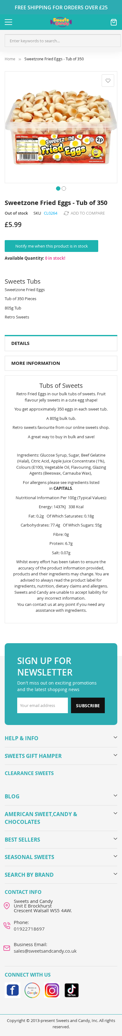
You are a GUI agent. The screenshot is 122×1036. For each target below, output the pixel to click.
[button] (58, 188)
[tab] (61, 343)
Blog (12, 796)
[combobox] (63, 41)
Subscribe (88, 705)
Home (10, 59)
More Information (35, 363)
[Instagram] (52, 989)
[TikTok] (71, 989)
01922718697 (29, 929)
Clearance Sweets (29, 773)
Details (20, 343)
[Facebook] (12, 989)
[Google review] (32, 989)
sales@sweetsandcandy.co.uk (45, 951)
